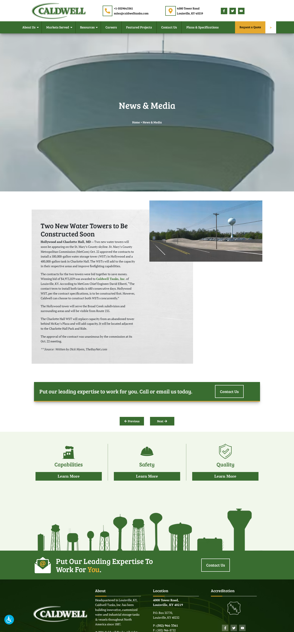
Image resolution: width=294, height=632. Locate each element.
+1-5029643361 (123, 8)
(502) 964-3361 (167, 625)
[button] (9, 619)
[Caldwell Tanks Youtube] (241, 11)
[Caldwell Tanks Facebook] (224, 11)
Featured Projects (139, 27)
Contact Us (169, 27)
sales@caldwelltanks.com (131, 13)
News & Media (152, 122)
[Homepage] (59, 10)
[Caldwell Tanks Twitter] (232, 11)
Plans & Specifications (202, 27)
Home (136, 122)
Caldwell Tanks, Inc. (110, 279)
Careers (111, 27)
